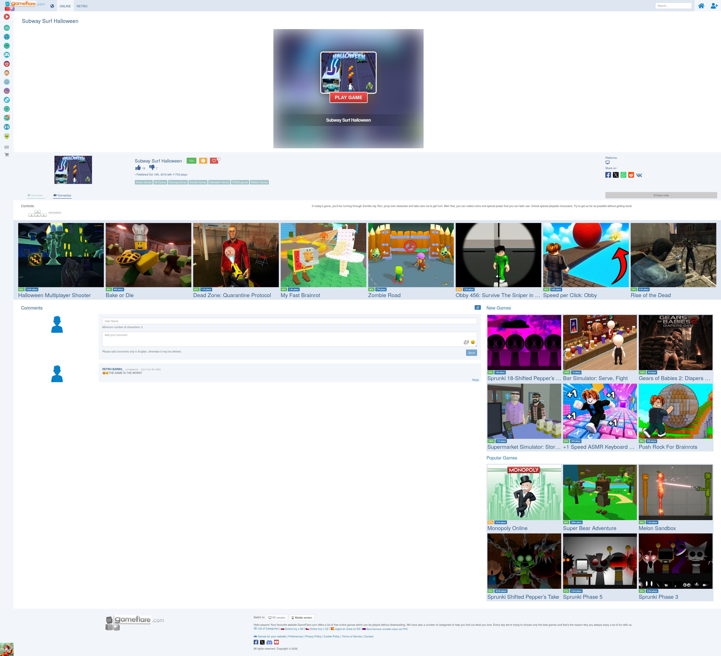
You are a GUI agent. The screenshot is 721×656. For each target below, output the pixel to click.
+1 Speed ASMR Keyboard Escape (605, 446)
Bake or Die (120, 295)
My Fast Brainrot (300, 295)
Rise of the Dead (651, 295)
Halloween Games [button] (219, 182)
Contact (368, 636)
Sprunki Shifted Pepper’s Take (523, 596)
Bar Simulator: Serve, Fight (595, 378)
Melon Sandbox (657, 528)
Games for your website (272, 636)
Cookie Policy (332, 636)
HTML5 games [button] (240, 182)
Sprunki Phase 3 (658, 596)
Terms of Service (352, 636)
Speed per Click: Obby (570, 295)
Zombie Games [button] (198, 182)
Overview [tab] (36, 195)
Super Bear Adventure (589, 528)
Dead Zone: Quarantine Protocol (232, 295)
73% (191, 161)
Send (471, 353)
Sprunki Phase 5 (583, 596)
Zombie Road (384, 295)
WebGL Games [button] (259, 182)
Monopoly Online (507, 528)
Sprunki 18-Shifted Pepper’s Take (527, 378)
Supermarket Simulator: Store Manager (534, 446)
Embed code (661, 195)
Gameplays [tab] (64, 195)
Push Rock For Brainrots (668, 446)
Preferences (296, 636)
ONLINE (67, 6)
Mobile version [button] (303, 617)
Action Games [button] (144, 182)
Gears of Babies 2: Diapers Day (676, 378)
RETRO (83, 6)
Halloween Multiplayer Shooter (54, 295)
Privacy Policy (313, 636)
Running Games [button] (178, 182)
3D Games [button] (160, 182)
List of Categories (268, 628)
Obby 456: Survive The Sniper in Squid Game (510, 295)
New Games (498, 307)
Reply (475, 380)
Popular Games (501, 457)
